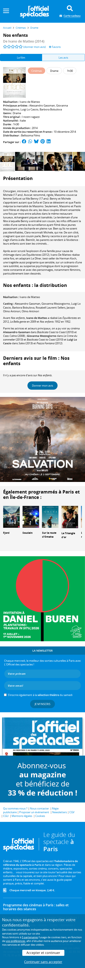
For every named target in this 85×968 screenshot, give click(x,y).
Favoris (56, 47)
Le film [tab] (21, 57)
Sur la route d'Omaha (49, 534)
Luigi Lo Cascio (29, 109)
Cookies (40, 816)
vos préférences (15, 941)
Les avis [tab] (63, 57)
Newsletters (59, 812)
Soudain (27, 533)
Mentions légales (22, 816)
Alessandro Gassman (42, 105)
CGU (5, 816)
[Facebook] (24, 142)
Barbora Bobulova (51, 109)
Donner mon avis (42, 385)
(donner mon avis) (34, 47)
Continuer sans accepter (43, 962)
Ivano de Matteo (30, 102)
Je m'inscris (42, 704)
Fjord (6, 533)
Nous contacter (39, 808)
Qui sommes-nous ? (15, 808)
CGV (71, 812)
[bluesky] (36, 142)
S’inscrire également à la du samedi (40, 695)
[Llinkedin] (48, 142)
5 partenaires (30, 937)
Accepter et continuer (43, 952)
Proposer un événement (34, 812)
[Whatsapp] (30, 142)
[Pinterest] (42, 142)
